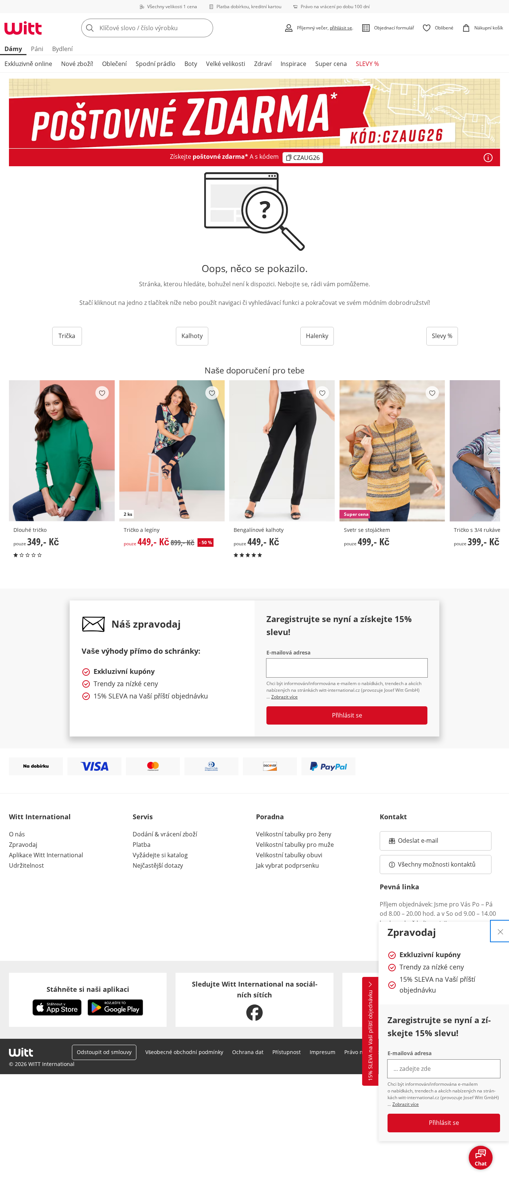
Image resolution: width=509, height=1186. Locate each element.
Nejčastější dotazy (158, 865)
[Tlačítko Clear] (205, 28)
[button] (492, 451)
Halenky (317, 336)
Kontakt (393, 816)
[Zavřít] (500, 931)
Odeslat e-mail (427, 842)
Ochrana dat (247, 1052)
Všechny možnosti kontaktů (436, 864)
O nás (17, 834)
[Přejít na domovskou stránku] (23, 28)
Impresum (322, 1052)
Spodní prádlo (156, 64)
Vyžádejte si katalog (160, 855)
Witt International (40, 816)
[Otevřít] (488, 158)
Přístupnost (286, 1052)
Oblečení (114, 64)
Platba (142, 844)
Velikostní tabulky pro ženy (293, 834)
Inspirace (293, 64)
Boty (190, 64)
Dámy (13, 49)
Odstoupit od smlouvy (104, 1052)
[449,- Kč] (282, 450)
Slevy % (442, 336)
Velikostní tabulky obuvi (289, 855)
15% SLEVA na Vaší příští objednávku (370, 1035)
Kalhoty (192, 336)
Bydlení (62, 49)
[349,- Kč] (62, 450)
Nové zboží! (77, 64)
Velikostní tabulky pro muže (295, 844)
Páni (37, 49)
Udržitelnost (26, 865)
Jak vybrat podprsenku (287, 865)
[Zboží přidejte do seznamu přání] (102, 393)
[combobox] (164, 28)
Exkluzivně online (28, 64)
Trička (67, 336)
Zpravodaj (23, 844)
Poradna (270, 816)
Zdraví (263, 64)
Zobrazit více (405, 1104)
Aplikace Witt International (46, 855)
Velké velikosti (225, 64)
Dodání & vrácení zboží (165, 834)
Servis (143, 816)
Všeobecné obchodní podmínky (184, 1052)
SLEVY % (367, 64)
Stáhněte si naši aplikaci (88, 989)
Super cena (331, 64)
